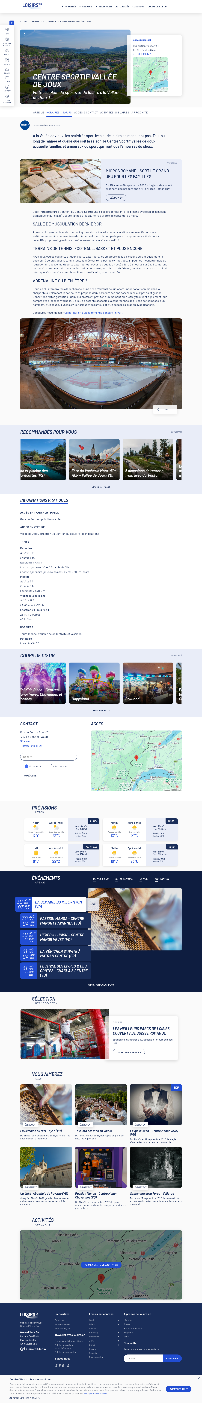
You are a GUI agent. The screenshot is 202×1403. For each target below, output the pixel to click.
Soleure (92, 1349)
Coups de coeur (157, 6)
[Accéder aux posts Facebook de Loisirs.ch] (56, 1365)
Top (176, 1088)
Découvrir (116, 197)
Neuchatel (94, 1336)
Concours (138, 6)
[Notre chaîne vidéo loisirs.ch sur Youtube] (62, 1365)
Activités (70, 6)
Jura (91, 1340)
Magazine (128, 1332)
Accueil (24, 21)
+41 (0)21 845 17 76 (142, 53)
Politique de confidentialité (95, 1393)
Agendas (87, 6)
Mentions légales (63, 1328)
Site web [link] (25, 741)
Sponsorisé (171, 163)
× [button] (198, 1378)
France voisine (96, 1357)
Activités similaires (114, 112)
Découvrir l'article (129, 1052)
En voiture (35, 766)
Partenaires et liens (133, 1328)
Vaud (91, 1320)
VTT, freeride (49, 21)
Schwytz (93, 1353)
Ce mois (144, 878)
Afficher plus (101, 486)
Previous (158, 409)
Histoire (127, 1320)
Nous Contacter (62, 1324)
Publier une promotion (66, 1352)
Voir (93, 904)
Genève (92, 1328)
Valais (92, 1324)
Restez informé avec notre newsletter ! (142, 1349)
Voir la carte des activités (101, 1264)
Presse (127, 1324)
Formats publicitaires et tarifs (69, 1341)
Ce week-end (101, 878)
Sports (35, 21)
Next (173, 409)
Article (38, 112)
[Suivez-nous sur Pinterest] (68, 1365)
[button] (85, 1398)
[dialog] (101, 1389)
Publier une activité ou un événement (64, 1346)
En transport (61, 766)
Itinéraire (30, 775)
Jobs (126, 1336)
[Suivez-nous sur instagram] (59, 1365)
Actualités (122, 6)
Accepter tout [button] (179, 1389)
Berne (92, 1344)
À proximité (139, 112)
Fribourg (93, 1332)
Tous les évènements (101, 984)
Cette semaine (124, 878)
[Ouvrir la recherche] (175, 6)
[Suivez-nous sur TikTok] (65, 1365)
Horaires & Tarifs (59, 112)
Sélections (105, 6)
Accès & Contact (86, 112)
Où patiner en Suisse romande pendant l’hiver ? (93, 312)
